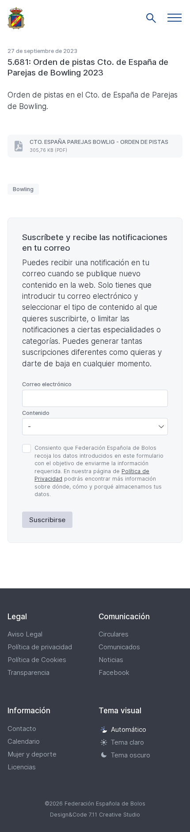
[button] (174, 17)
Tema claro (127, 742)
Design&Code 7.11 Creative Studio (95, 814)
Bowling (23, 189)
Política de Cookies (37, 659)
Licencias (22, 767)
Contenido (35, 413)
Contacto (22, 728)
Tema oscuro (130, 755)
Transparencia (28, 672)
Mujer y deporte (32, 754)
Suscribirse (47, 520)
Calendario (24, 741)
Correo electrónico (47, 384)
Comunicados (119, 647)
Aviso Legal (25, 634)
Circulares (114, 634)
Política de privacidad (40, 647)
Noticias (111, 659)
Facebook (114, 672)
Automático (128, 729)
